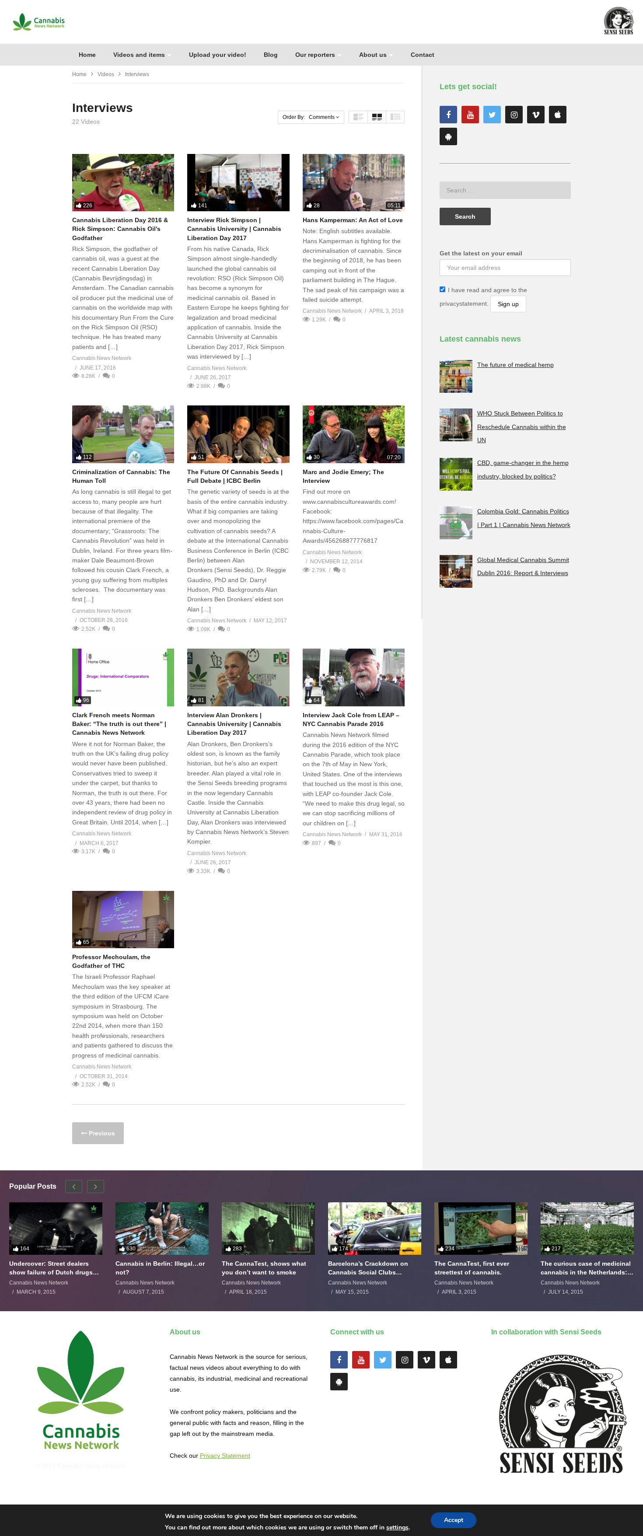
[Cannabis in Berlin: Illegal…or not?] (162, 1228)
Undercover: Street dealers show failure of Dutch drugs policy (51, 1268)
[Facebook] (448, 114)
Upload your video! (217, 54)
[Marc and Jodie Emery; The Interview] (354, 434)
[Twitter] (492, 114)
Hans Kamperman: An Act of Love (353, 219)
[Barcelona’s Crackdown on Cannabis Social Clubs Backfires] (374, 1228)
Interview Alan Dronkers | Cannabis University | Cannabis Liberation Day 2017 (234, 724)
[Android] (448, 136)
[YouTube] (470, 114)
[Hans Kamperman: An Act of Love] (354, 182)
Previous (101, 1133)
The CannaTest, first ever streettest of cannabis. (471, 1268)
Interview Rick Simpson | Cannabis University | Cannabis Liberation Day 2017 (234, 228)
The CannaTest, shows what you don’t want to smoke (264, 1268)
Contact (422, 54)
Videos (106, 74)
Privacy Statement (225, 1455)
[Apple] (557, 114)
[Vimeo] (536, 114)
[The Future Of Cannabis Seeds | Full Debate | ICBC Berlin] (238, 434)
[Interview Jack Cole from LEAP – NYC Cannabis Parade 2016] (354, 677)
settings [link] (397, 1527)
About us (373, 54)
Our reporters (315, 54)
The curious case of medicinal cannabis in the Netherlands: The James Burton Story (586, 1268)
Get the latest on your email (481, 253)
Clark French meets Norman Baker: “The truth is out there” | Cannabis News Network (119, 724)
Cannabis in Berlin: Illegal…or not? (160, 1268)
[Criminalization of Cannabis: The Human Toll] (123, 434)
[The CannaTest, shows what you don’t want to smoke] (268, 1228)
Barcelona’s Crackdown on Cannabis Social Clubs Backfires (368, 1268)
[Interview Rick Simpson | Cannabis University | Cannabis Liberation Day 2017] (238, 182)
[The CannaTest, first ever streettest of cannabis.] (481, 1228)
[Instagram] (514, 114)
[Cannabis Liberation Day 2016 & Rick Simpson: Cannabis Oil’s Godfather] (123, 182)
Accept (453, 1520)
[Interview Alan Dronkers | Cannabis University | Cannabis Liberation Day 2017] (238, 677)
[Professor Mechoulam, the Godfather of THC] (123, 919)
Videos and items (139, 54)
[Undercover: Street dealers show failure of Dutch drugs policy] (55, 1228)
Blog (271, 54)
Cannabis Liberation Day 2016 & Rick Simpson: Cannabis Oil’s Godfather (120, 228)
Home (87, 54)
